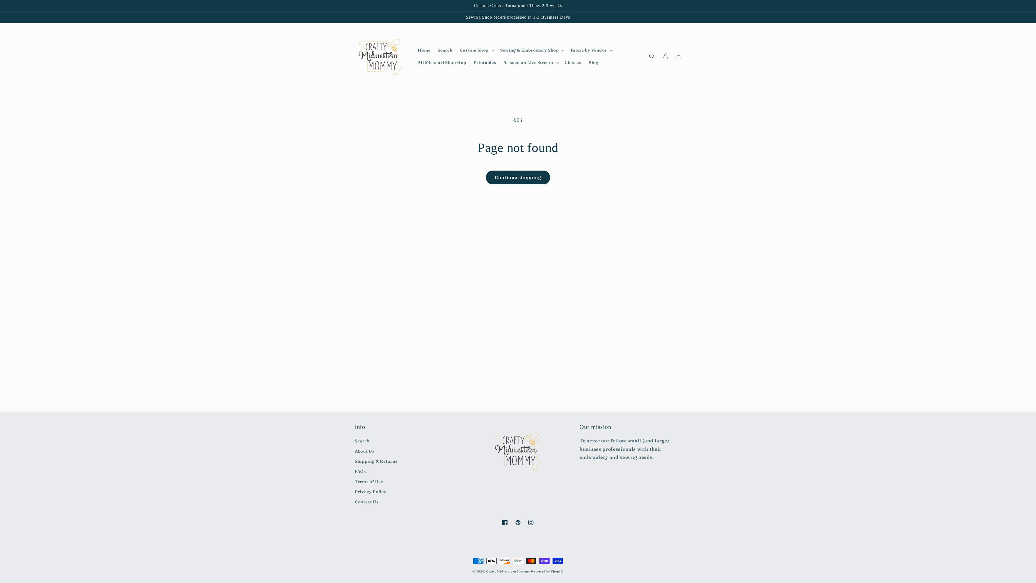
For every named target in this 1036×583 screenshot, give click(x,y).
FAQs (360, 471)
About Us (364, 451)
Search (362, 440)
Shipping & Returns (376, 461)
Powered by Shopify (547, 571)
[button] (476, 50)
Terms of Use (369, 481)
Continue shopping (518, 177)
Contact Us (367, 501)
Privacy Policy (370, 491)
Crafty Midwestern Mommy (508, 571)
